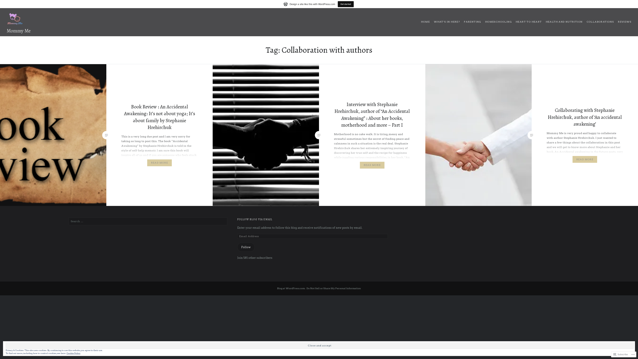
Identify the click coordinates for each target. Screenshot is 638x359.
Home (425, 21)
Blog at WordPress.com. (291, 288)
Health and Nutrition (564, 21)
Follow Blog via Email (254, 219)
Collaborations (600, 21)
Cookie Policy (73, 353)
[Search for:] (148, 221)
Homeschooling (498, 21)
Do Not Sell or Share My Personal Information (334, 288)
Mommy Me (19, 30)
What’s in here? (447, 21)
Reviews (624, 21)
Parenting (472, 21)
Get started (345, 4)
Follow (246, 247)
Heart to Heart (529, 21)
